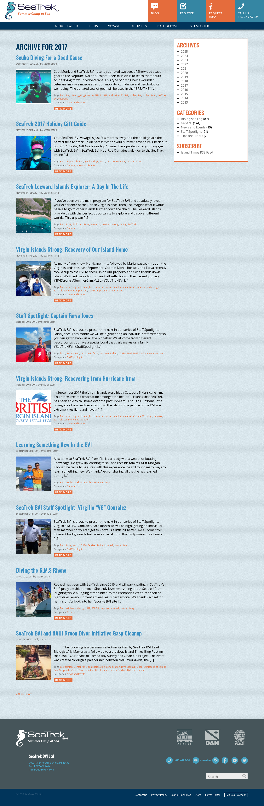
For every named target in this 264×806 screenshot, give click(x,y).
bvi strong (70, 287)
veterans (63, 98)
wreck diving (121, 545)
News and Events (76, 102)
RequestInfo (215, 14)
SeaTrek (110, 161)
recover (158, 416)
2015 (184, 94)
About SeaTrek (66, 26)
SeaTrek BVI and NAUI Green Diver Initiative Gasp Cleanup (79, 633)
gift (86, 161)
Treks (93, 26)
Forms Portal (212, 795)
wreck (116, 608)
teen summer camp (112, 290)
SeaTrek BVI (94, 545)
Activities (139, 26)
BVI (62, 95)
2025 (184, 51)
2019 (184, 77)
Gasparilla (64, 670)
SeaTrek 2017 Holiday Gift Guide (51, 123)
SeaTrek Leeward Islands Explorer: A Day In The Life (72, 186)
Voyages (114, 26)
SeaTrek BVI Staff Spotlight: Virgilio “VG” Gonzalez (71, 507)
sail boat (104, 353)
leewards (95, 224)
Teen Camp (94, 290)
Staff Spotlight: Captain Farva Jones (54, 315)
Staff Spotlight (140, 353)
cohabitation (113, 666)
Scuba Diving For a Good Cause (49, 57)
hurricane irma (109, 287)
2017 (184, 85)
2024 (184, 56)
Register (187, 13)
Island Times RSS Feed (197, 152)
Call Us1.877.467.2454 (248, 14)
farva (95, 353)
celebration (66, 666)
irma (138, 287)
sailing (122, 224)
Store (198, 795)
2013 (184, 102)
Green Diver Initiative (82, 670)
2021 (184, 68)
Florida (81, 482)
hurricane (94, 287)
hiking (86, 224)
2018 (184, 81)
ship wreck (107, 545)
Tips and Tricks (192, 136)
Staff (129, 353)
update (85, 419)
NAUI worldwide (111, 95)
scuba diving (149, 95)
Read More (63, 108)
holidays (93, 161)
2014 (184, 98)
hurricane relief (126, 287)
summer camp (134, 161)
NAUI (98, 95)
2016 (184, 90)
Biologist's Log (192, 119)
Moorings (147, 416)
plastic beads (109, 670)
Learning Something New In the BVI (54, 444)
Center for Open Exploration (89, 666)
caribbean (77, 161)
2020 (184, 73)
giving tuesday (86, 95)
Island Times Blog (181, 795)
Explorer (77, 224)
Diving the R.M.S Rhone (41, 570)
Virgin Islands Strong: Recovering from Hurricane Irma (75, 378)
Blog (155, 13)
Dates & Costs (168, 26)
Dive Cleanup (128, 666)
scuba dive (135, 95)
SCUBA (124, 95)
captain (75, 353)
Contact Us (141, 795)
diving (74, 95)
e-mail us (205, 760)
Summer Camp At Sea (75, 290)
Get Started (199, 26)
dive (67, 95)
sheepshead (138, 670)
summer (120, 161)
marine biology (110, 224)
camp (68, 161)
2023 (184, 60)
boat (62, 353)
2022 (184, 64)
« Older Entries (24, 694)
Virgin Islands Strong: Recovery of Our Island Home (72, 249)
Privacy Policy (159, 795)
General (71, 165)
